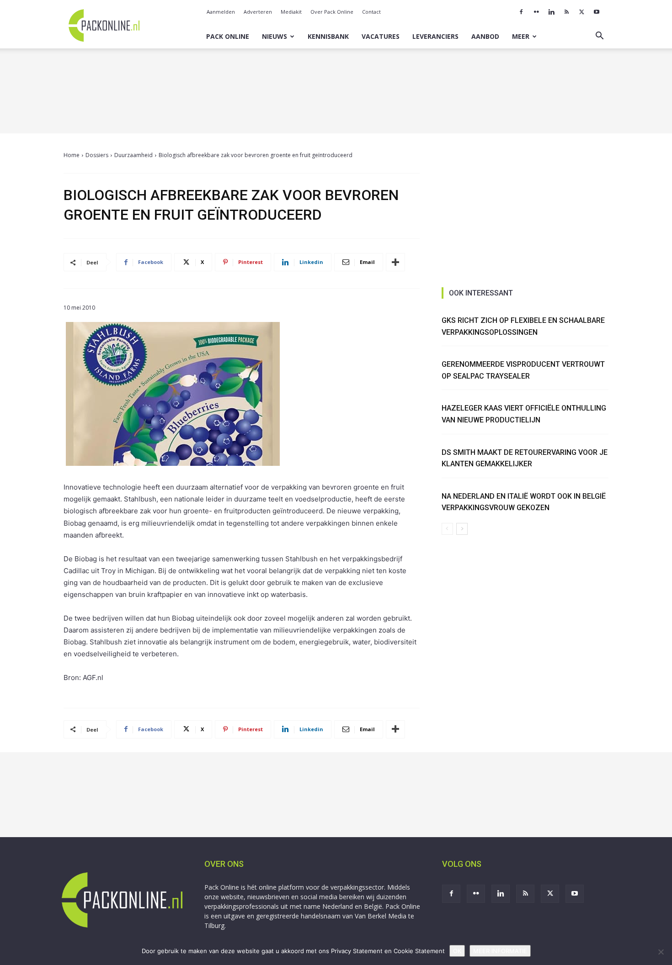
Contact (371, 11)
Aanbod (485, 36)
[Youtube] (596, 11)
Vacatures (381, 36)
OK (457, 950)
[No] (660, 951)
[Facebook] (521, 11)
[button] (599, 36)
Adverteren (258, 11)
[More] (395, 262)
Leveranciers (435, 36)
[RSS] (566, 11)
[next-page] (462, 529)
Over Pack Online (331, 11)
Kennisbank (328, 36)
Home (72, 155)
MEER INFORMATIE (500, 950)
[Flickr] (536, 11)
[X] (581, 11)
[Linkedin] (551, 11)
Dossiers (96, 155)
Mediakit (291, 11)
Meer (520, 36)
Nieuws (274, 36)
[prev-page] (447, 529)
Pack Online (227, 36)
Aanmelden (221, 11)
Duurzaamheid (133, 155)
